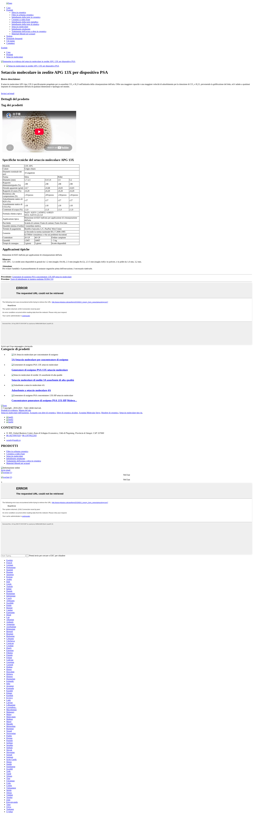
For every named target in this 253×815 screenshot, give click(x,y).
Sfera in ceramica (19, 12)
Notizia (9, 36)
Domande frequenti (14, 38)
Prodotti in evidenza (9, 410)
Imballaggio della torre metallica (25, 22)
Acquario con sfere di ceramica (43, 413)
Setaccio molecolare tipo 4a (130, 413)
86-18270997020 (13, 435)
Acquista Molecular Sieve (89, 413)
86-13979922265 (29, 435)
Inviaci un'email (7, 93)
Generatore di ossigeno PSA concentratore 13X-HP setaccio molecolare (42, 277)
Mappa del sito (25, 410)
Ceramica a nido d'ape (21, 19)
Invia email (5, 470)
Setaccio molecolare (20, 27)
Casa (8, 8)
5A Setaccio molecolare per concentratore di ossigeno (40, 359)
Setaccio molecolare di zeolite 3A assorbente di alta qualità (43, 380)
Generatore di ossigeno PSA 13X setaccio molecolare (40, 370)
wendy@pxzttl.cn (13, 440)
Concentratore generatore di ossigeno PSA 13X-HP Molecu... (44, 400)
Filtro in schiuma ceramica (22, 15)
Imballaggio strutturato (21, 29)
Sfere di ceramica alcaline (67, 413)
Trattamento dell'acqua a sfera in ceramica (29, 31)
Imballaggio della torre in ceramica (26, 17)
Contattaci (10, 43)
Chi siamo (10, 41)
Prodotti (9, 10)
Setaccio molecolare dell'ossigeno (15, 413)
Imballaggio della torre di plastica (25, 24)
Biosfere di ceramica (109, 413)
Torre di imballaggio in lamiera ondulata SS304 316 (31, 279)
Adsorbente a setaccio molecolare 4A (31, 390)
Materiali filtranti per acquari (23, 34)
